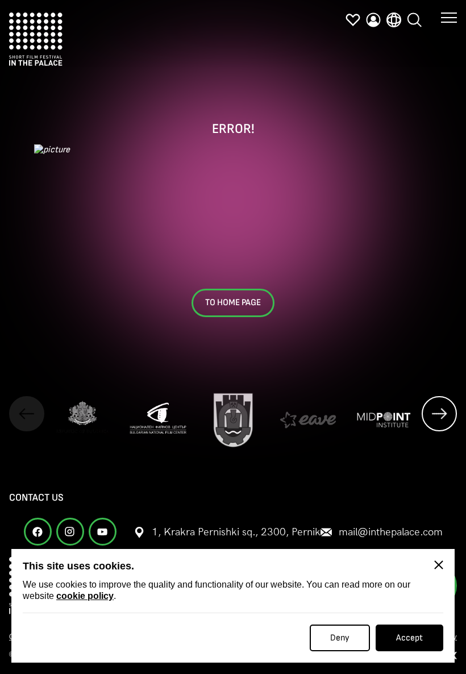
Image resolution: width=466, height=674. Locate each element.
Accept (409, 638)
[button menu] (449, 17)
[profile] (373, 20)
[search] (414, 20)
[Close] (439, 565)
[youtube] (102, 532)
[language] (393, 20)
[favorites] (353, 20)
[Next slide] (439, 413)
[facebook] (38, 532)
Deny (339, 638)
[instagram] (70, 532)
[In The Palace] (36, 39)
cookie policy (85, 596)
